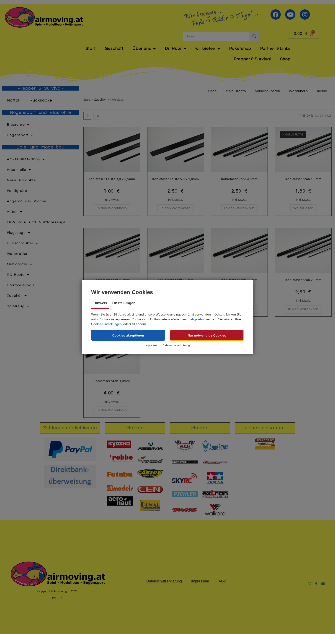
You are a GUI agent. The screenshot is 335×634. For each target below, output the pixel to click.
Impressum (152, 345)
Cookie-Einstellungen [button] (106, 324)
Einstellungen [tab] (124, 303)
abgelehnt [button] (197, 319)
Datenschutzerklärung (176, 345)
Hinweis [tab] (100, 303)
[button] (128, 335)
